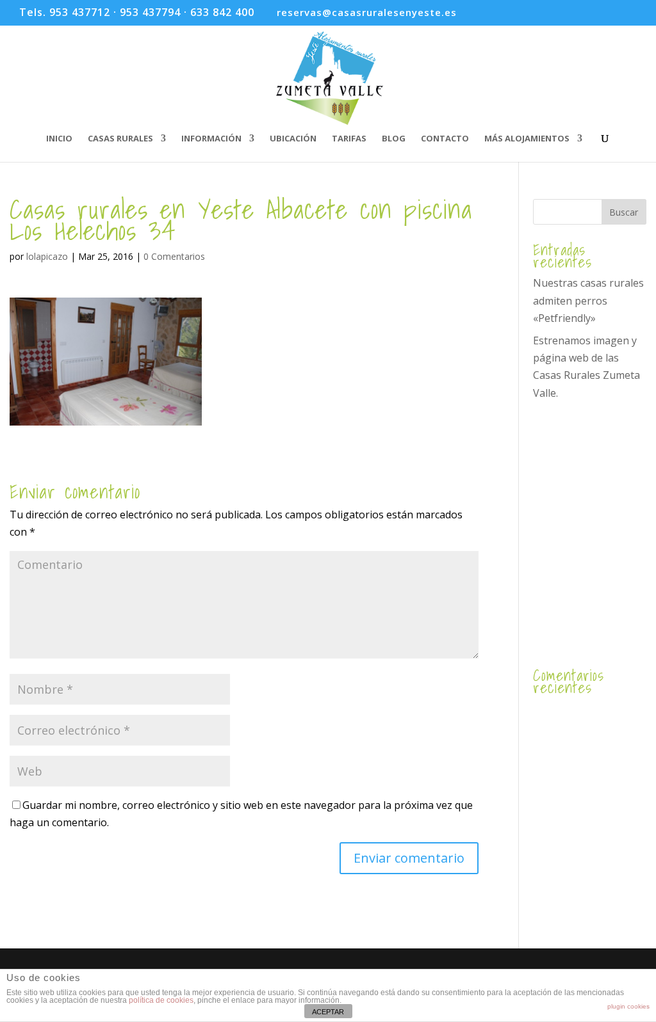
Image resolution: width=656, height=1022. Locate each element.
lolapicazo (47, 256)
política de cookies (161, 1000)
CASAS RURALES (120, 139)
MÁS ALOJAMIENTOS (527, 139)
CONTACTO (445, 139)
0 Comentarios (174, 256)
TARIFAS (349, 139)
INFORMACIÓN (211, 139)
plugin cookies (628, 1006)
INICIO (59, 139)
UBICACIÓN (293, 139)
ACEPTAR (328, 1012)
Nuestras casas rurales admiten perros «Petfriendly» (588, 300)
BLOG (394, 139)
